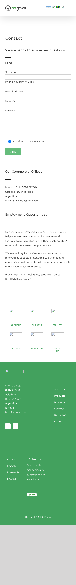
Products (59, 395)
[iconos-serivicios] (57, 310)
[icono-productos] (16, 333)
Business (59, 402)
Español (12, 459)
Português (13, 472)
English (11, 466)
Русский (11, 478)
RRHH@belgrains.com (18, 279)
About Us (59, 389)
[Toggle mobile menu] (69, 7)
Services (59, 408)
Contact (59, 421)
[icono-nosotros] (16, 310)
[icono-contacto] (57, 333)
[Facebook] (8, 426)
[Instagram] (15, 426)
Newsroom (60, 414)
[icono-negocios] (37, 310)
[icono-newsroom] (37, 333)
